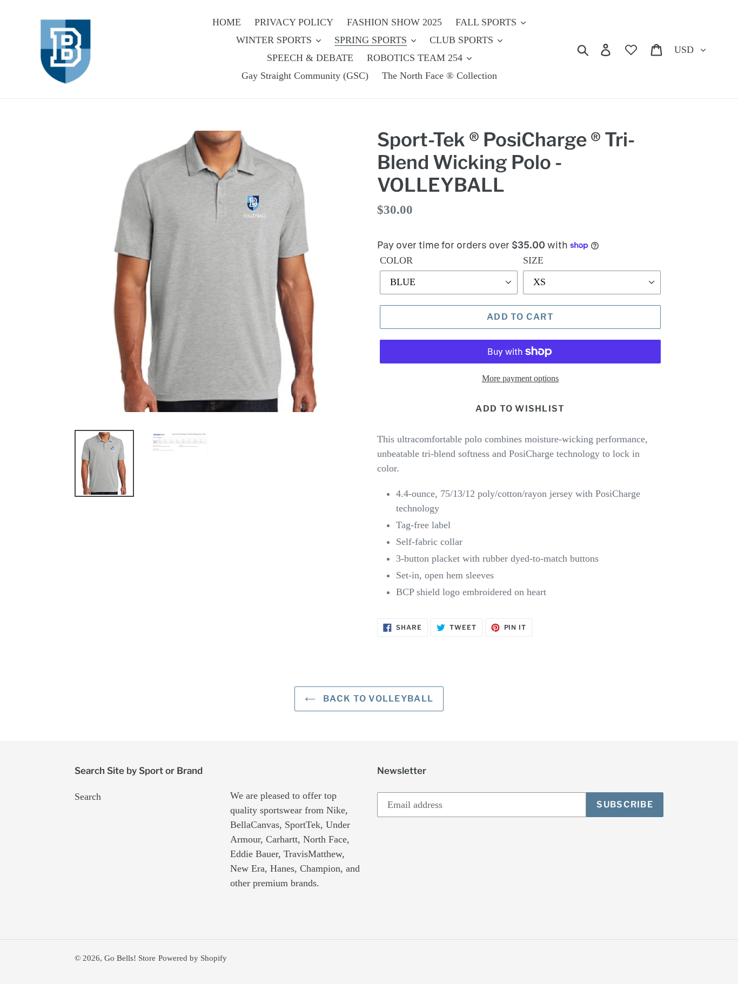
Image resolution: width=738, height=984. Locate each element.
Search (88, 796)
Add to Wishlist (520, 408)
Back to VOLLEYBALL (377, 698)
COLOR (396, 260)
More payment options (520, 378)
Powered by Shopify (192, 958)
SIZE (533, 260)
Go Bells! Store (130, 958)
